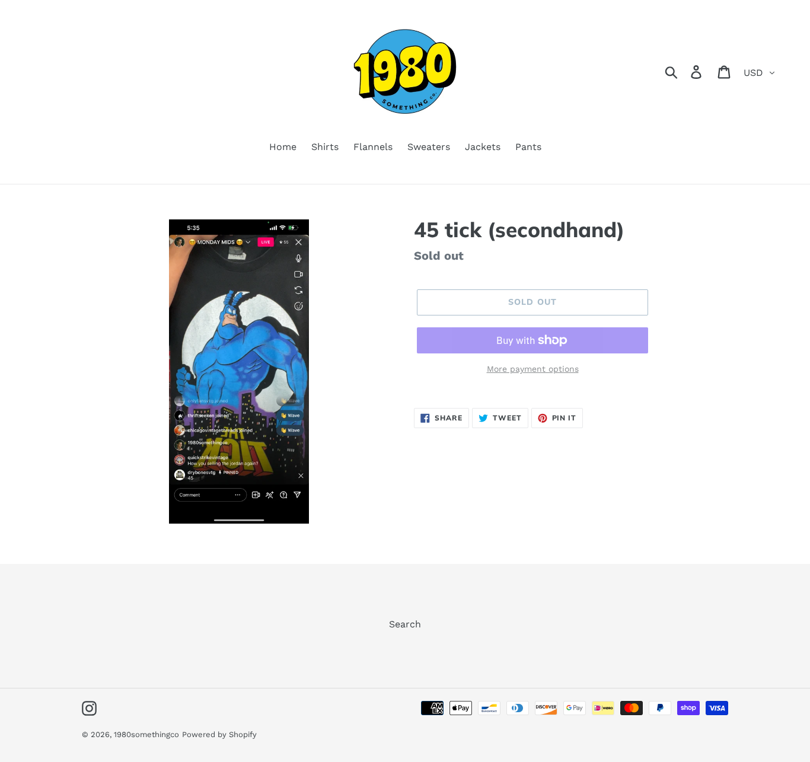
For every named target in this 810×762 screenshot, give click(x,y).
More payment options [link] (533, 369)
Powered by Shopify (219, 734)
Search (405, 624)
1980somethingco (146, 734)
